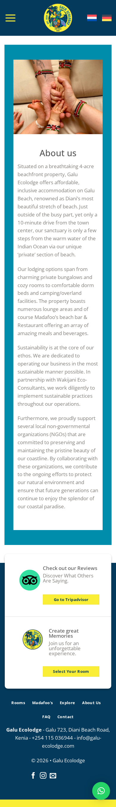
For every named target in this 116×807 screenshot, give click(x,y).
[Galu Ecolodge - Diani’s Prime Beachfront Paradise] (58, 18)
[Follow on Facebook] (33, 776)
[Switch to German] (107, 18)
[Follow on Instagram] (43, 776)
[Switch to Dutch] (92, 18)
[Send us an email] (53, 776)
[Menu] (10, 18)
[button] (101, 791)
